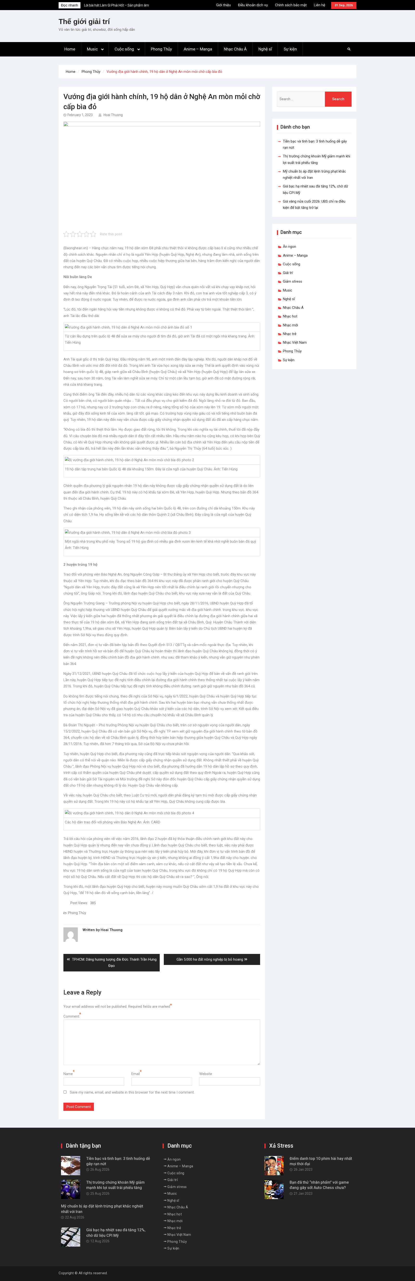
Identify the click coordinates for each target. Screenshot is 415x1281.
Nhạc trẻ (289, 334)
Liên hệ (319, 5)
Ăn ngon (289, 246)
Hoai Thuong (113, 115)
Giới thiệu (223, 5)
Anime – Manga (198, 49)
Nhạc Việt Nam (295, 342)
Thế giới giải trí (84, 21)
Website (205, 1074)
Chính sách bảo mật (291, 5)
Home (69, 49)
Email (135, 1074)
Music (92, 49)
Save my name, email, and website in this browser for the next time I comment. (132, 1092)
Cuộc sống (124, 49)
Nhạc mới (290, 325)
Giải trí (288, 273)
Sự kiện (290, 49)
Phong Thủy (161, 49)
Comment (71, 1016)
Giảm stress (292, 281)
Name (68, 1074)
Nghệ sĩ (265, 49)
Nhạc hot (290, 316)
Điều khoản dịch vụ (253, 5)
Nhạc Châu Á (235, 49)
